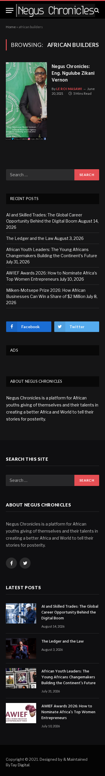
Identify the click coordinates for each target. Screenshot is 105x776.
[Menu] (9, 10)
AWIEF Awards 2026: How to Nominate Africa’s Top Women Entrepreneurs (68, 712)
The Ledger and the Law (29, 238)
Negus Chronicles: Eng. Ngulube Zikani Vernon (73, 74)
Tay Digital (19, 765)
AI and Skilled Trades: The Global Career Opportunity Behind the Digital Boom (69, 612)
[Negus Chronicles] (55, 10)
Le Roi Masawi (69, 89)
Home (11, 27)
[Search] (96, 10)
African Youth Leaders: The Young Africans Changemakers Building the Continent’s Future (68, 677)
